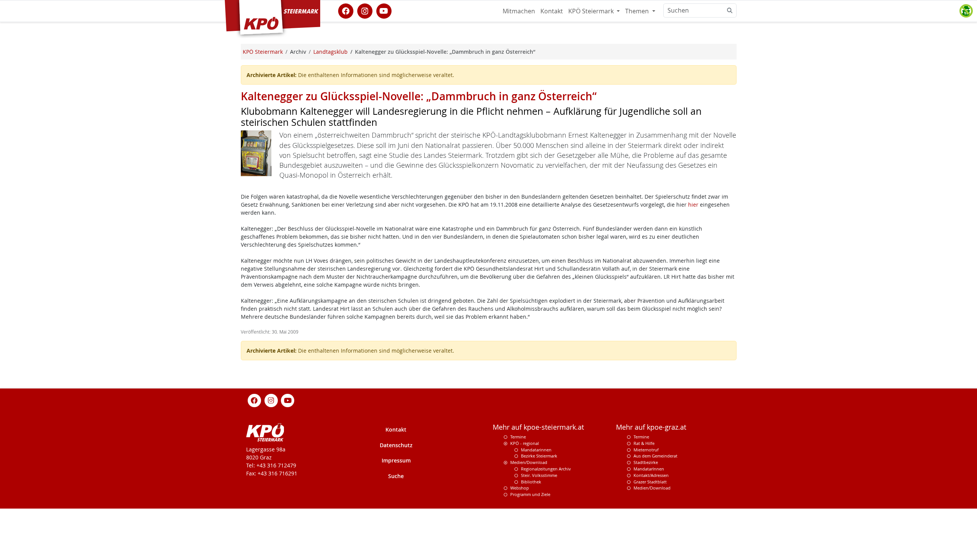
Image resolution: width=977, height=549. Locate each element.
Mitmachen (519, 11)
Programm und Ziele (530, 494)
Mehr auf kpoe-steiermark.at (538, 427)
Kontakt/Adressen (651, 475)
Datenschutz (396, 445)
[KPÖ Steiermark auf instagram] (364, 10)
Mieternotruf (646, 450)
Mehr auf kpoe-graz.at (651, 427)
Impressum (396, 460)
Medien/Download (528, 462)
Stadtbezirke (646, 462)
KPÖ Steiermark (591, 11)
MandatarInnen (649, 469)
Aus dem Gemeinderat (655, 456)
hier (693, 204)
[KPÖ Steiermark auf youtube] (383, 10)
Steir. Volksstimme (539, 475)
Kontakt (551, 11)
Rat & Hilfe (644, 443)
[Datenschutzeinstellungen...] (966, 11)
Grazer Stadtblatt (650, 482)
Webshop (519, 488)
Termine (518, 437)
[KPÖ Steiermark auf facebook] (345, 10)
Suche (396, 476)
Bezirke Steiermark (539, 456)
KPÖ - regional (524, 443)
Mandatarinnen (536, 450)
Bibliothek (531, 482)
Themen (637, 11)
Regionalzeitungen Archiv (546, 469)
